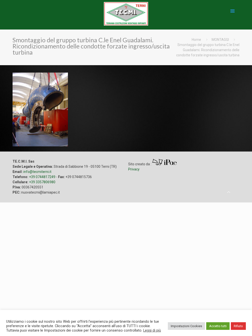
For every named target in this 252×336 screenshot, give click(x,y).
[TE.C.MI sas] (126, 9)
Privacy (134, 169)
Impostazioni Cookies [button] (186, 326)
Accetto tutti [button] (218, 326)
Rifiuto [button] (238, 326)
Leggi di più (152, 330)
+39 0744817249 (42, 177)
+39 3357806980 (42, 182)
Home (196, 40)
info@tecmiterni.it (37, 172)
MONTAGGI (220, 40)
